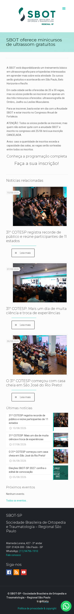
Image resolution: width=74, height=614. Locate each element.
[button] (66, 606)
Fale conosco (13, 555)
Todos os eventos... (17, 500)
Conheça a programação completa (37, 156)
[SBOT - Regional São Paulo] (37, 16)
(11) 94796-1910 (28, 551)
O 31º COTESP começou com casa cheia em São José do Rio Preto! (35, 383)
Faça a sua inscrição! (37, 163)
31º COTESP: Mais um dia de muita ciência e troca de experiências (36, 310)
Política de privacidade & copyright (37, 608)
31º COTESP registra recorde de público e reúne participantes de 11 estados (36, 236)
